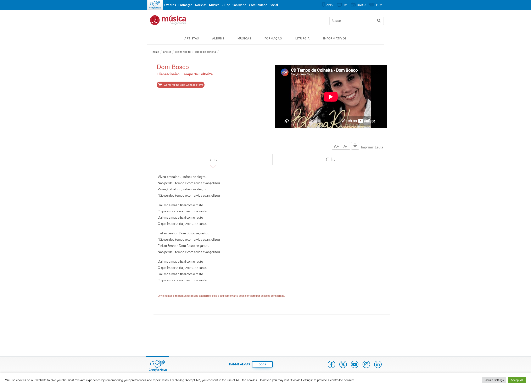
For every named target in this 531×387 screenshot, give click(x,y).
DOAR (262, 364)
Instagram (366, 365)
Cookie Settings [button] (494, 380)
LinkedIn (378, 365)
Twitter (343, 365)
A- (345, 146)
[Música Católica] (265, 22)
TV (345, 5)
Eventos (170, 5)
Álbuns (218, 38)
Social (274, 5)
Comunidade (258, 5)
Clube (226, 5)
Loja (379, 5)
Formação (273, 38)
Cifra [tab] (331, 159)
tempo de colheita (205, 51)
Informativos (335, 38)
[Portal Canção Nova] (155, 5)
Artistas (191, 38)
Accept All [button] (517, 380)
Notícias (201, 5)
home (155, 51)
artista (167, 51)
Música (214, 5)
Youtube (354, 365)
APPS (329, 5)
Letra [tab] (213, 159)
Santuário (239, 5)
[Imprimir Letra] (355, 145)
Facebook (331, 365)
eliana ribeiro (183, 51)
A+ (336, 146)
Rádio (361, 5)
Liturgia (302, 38)
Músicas (244, 38)
